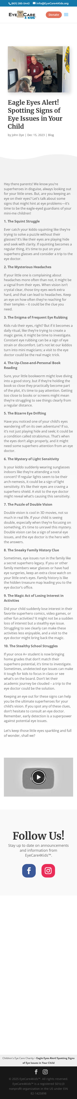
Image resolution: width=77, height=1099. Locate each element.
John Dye (18, 135)
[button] (38, 777)
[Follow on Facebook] (29, 871)
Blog (51, 135)
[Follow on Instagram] (48, 871)
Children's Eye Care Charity (18, 1058)
